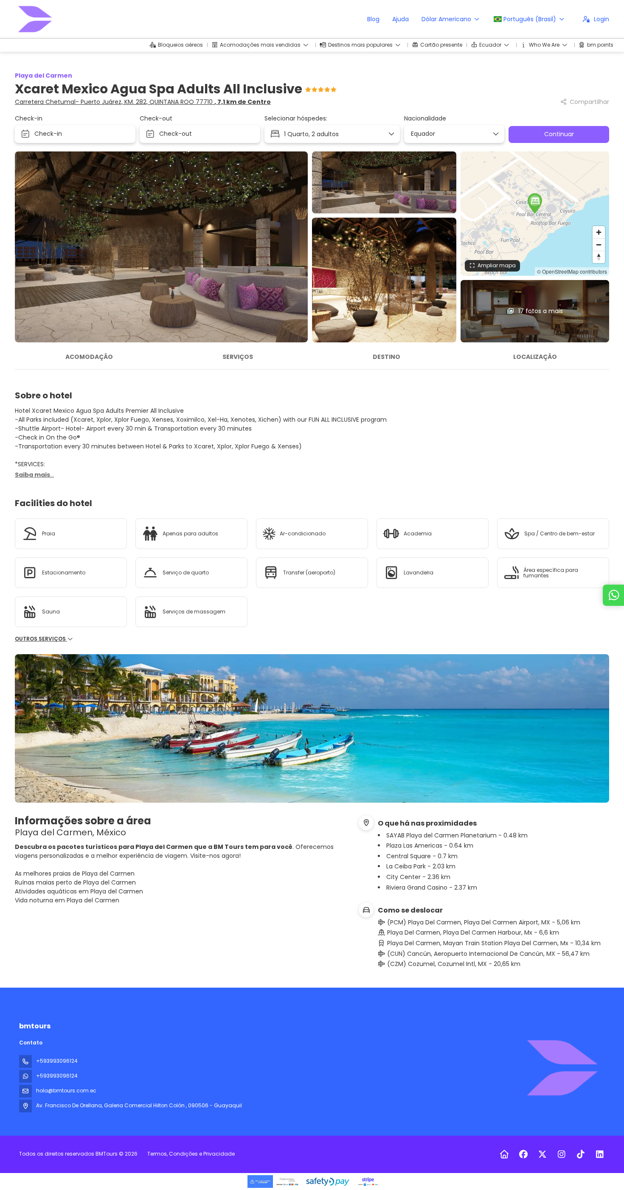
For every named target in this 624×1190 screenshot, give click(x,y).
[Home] (504, 1154)
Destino (386, 357)
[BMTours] (561, 1068)
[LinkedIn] (599, 1154)
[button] (535, 203)
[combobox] (451, 133)
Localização (535, 357)
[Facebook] (523, 1154)
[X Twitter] (542, 1154)
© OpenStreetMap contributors (572, 271)
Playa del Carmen (43, 75)
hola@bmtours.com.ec (66, 1090)
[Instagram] (561, 1154)
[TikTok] (580, 1154)
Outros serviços (41, 638)
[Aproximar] (599, 232)
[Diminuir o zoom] (599, 244)
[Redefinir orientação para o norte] (599, 257)
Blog (373, 19)
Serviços (237, 357)
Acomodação (89, 357)
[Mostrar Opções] (495, 134)
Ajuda (400, 19)
